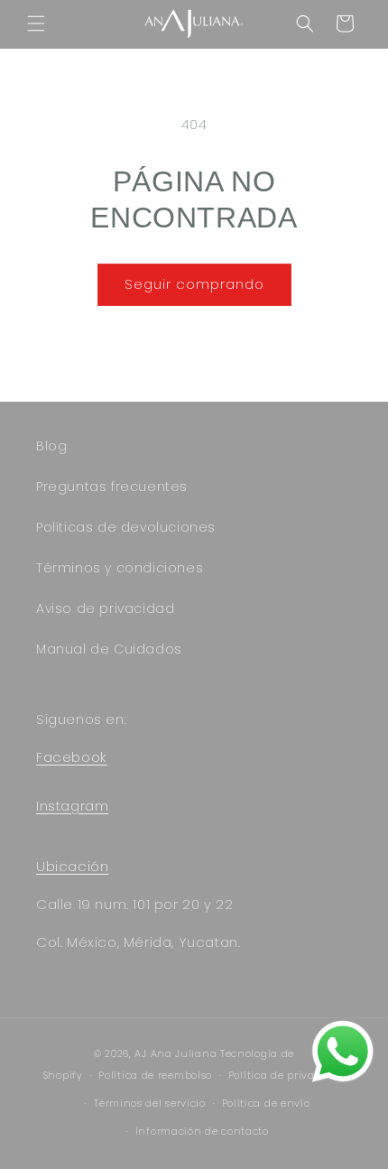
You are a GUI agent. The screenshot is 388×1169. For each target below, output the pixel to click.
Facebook (71, 756)
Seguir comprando (194, 283)
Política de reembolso (155, 1075)
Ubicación (72, 866)
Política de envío (266, 1103)
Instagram (72, 805)
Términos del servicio (150, 1103)
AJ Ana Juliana (175, 1053)
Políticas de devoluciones (126, 527)
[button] (36, 23)
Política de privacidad (286, 1075)
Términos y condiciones (119, 568)
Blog (51, 446)
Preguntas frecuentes (112, 487)
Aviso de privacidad (105, 608)
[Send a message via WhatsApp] (343, 1052)
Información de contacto (202, 1131)
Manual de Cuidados (109, 649)
